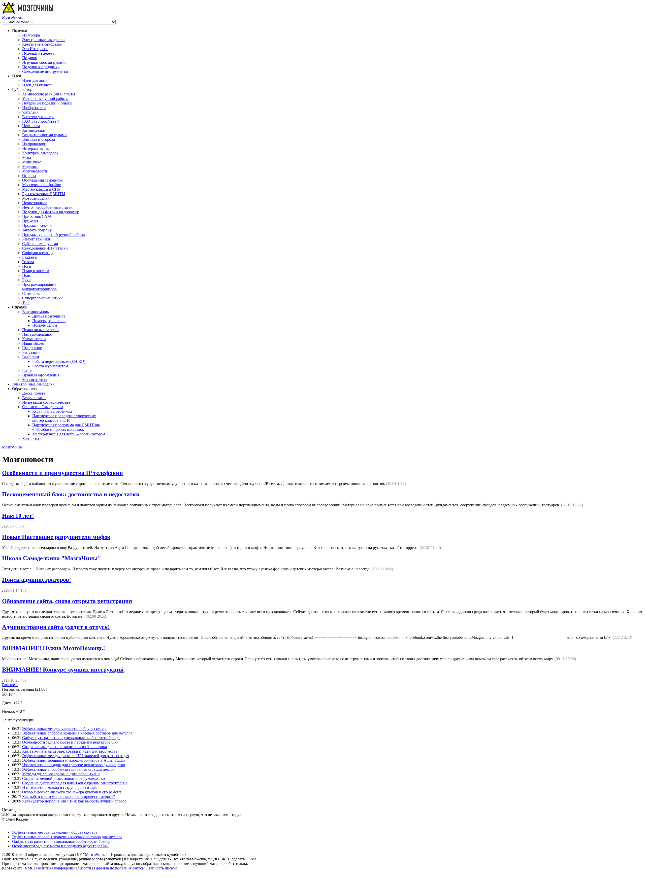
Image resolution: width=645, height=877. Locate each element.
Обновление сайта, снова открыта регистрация (67, 601)
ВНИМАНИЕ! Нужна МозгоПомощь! (53, 648)
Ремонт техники (36, 239)
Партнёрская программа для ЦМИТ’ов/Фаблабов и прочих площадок (66, 427)
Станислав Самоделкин (42, 407)
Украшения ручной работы (45, 98)
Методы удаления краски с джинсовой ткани (61, 774)
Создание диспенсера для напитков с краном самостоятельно (74, 783)
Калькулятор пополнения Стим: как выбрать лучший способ (74, 801)
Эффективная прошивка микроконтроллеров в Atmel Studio (73, 760)
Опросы (29, 175)
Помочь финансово (49, 321)
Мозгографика (34, 379)
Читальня (30, 112)
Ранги (27, 370)
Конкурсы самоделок (40, 153)
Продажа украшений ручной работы (53, 234)
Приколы (30, 221)
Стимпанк (31, 293)
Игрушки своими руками (44, 62)
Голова (28, 262)
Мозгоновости (34, 171)
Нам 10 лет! (18, 515)
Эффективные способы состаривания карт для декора (68, 769)
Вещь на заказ (34, 398)
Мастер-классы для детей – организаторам (68, 434)
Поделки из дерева (38, 53)
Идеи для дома (34, 80)
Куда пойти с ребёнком (52, 411)
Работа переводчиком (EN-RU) (58, 361)
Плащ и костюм (35, 271)
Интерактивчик (35, 148)
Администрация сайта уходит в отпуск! (56, 627)
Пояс (26, 275)
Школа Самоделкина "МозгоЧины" (51, 558)
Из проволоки (34, 144)
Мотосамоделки (36, 198)
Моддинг (30, 166)
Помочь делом (44, 325)
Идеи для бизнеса (37, 85)
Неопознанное (34, 203)
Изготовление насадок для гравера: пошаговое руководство (73, 765)
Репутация (31, 352)
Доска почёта (33, 393)
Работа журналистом (50, 366)
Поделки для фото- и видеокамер (50, 212)
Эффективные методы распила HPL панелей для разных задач (75, 756)
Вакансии (30, 357)
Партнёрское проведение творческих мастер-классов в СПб (64, 418)
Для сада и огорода (38, 139)
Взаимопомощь (35, 311)
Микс (27, 157)
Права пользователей (40, 330)
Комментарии (34, 339)
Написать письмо (162, 868)
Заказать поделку (37, 230)
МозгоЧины (12, 17)
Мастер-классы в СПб (41, 189)
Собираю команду (37, 253)
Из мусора (31, 35)
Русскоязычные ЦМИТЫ (43, 194)
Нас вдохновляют (37, 334)
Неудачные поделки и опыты (47, 103)
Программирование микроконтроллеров (39, 286)
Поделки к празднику (40, 67)
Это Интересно (35, 49)
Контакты (30, 438)
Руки (26, 280)
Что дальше (32, 348)
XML (28, 868)
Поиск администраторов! (36, 579)
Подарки (29, 58)
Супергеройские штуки (42, 298)
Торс (26, 302)
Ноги (26, 266)
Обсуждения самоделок (42, 180)
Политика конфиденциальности (63, 868)
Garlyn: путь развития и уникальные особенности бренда (71, 737)
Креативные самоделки (42, 44)
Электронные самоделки (43, 40)
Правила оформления (40, 375)
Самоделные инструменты (45, 71)
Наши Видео (33, 343)
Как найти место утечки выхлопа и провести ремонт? (68, 796)
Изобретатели (34, 108)
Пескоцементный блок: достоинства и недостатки (71, 494)
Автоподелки (33, 130)
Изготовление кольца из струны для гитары (60, 787)
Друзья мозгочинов (49, 316)
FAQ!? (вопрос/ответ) (40, 121)
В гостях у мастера (38, 117)
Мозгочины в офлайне (41, 185)
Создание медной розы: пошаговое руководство (63, 778)
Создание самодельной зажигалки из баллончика (64, 747)
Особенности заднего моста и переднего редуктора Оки (70, 742)
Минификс (31, 162)
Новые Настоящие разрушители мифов (56, 537)
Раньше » (10, 685)
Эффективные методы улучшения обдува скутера (64, 728)
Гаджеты (29, 257)
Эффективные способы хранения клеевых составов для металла (77, 733)
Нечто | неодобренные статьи (47, 207)
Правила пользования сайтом (119, 868)
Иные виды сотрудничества (46, 402)
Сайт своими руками (40, 243)
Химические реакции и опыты (48, 94)
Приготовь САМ (36, 216)
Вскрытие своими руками (44, 135)
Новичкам (31, 126)
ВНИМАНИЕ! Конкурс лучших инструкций (63, 669)
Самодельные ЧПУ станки (45, 248)
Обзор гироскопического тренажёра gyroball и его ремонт (71, 792)
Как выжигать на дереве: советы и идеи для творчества (69, 751)
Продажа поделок (37, 225)
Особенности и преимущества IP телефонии (62, 473)
